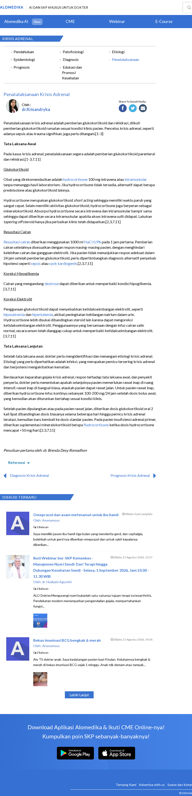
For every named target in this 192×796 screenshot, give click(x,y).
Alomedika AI (16, 21)
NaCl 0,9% (92, 242)
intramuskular (136, 179)
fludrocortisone (96, 424)
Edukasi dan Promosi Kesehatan (72, 72)
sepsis (36, 263)
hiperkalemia (42, 314)
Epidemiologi (24, 59)
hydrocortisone (75, 179)
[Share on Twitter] (133, 108)
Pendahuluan (24, 51)
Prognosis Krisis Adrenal (130, 475)
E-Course (164, 21)
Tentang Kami (126, 785)
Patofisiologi (73, 51)
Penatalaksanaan (125, 59)
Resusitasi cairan (17, 242)
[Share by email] (143, 108)
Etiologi (118, 51)
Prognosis (22, 67)
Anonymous (51, 520)
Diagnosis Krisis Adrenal (29, 475)
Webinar (117, 21)
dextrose (51, 283)
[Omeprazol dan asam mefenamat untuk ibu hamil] (17, 533)
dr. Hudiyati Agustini (57, 582)
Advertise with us (152, 785)
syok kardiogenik (63, 263)
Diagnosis (71, 59)
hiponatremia (14, 314)
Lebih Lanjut (79, 694)
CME (70, 21)
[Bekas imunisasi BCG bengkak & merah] (17, 659)
